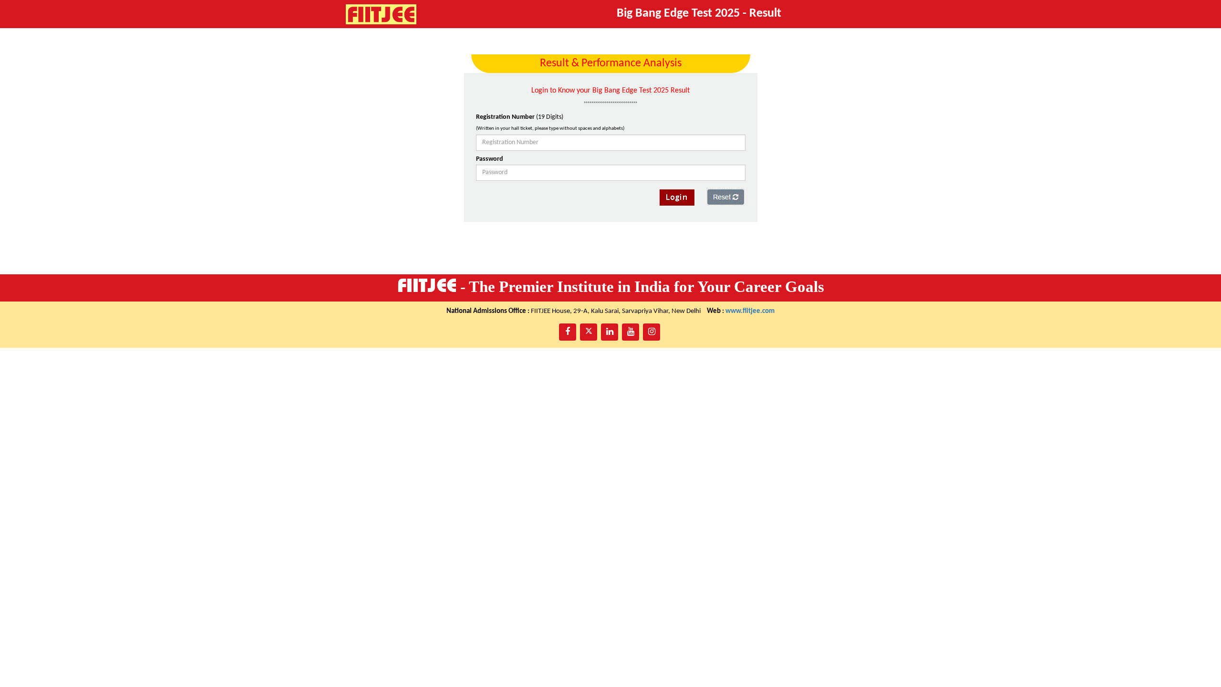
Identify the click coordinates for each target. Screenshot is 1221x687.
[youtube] (630, 332)
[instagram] (651, 332)
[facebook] (567, 332)
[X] (588, 332)
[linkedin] (609, 332)
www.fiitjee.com (750, 311)
